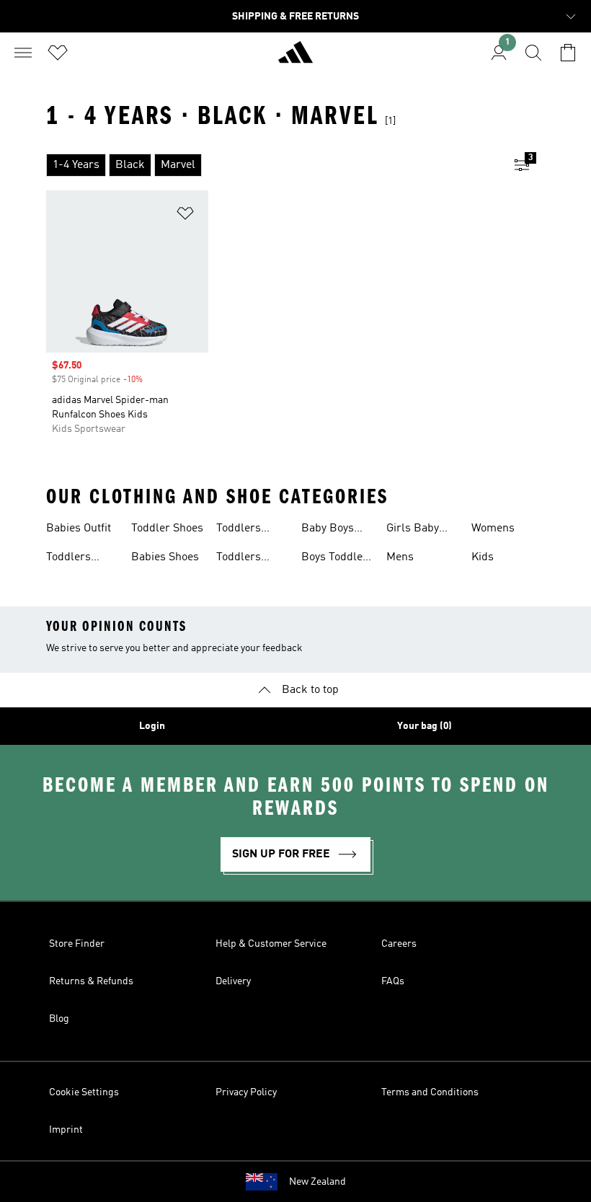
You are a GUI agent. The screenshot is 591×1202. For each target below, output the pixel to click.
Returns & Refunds (91, 981)
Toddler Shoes (167, 528)
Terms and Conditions (430, 1092)
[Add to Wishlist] (185, 216)
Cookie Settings (84, 1092)
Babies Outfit (78, 528)
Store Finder (77, 944)
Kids (482, 557)
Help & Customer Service (270, 944)
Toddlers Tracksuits (243, 559)
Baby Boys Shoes (327, 530)
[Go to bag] (568, 52)
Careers (399, 944)
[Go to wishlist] (57, 52)
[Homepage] (295, 58)
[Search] (533, 52)
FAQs (392, 981)
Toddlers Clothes (238, 530)
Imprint (66, 1130)
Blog (59, 1019)
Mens (400, 557)
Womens (493, 528)
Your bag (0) (424, 726)
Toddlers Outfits (68, 559)
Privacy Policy (246, 1092)
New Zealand (317, 1182)
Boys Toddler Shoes (334, 559)
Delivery (233, 981)
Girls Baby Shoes (412, 530)
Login (152, 726)
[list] (272, 165)
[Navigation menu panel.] (23, 52)
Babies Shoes (165, 557)
